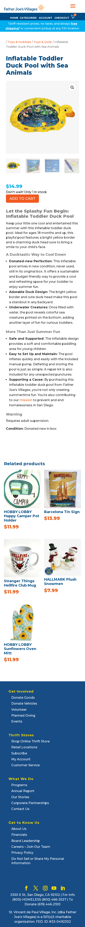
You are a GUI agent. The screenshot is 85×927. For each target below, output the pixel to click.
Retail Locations (24, 747)
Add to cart (22, 198)
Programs (19, 785)
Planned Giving (23, 715)
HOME (14, 17)
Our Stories (20, 797)
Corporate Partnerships (30, 803)
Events (16, 721)
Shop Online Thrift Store (30, 741)
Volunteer (19, 709)
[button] (72, 87)
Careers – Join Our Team (30, 847)
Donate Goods (23, 697)
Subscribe (19, 753)
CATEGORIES (28, 17)
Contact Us (20, 809)
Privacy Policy (22, 852)
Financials (19, 835)
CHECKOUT (61, 17)
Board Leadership (25, 841)
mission (26, 400)
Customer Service (25, 765)
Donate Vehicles (24, 703)
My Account (20, 759)
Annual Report (22, 791)
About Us (18, 829)
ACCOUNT (45, 17)
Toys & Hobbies (19, 42)
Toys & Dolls (43, 42)
